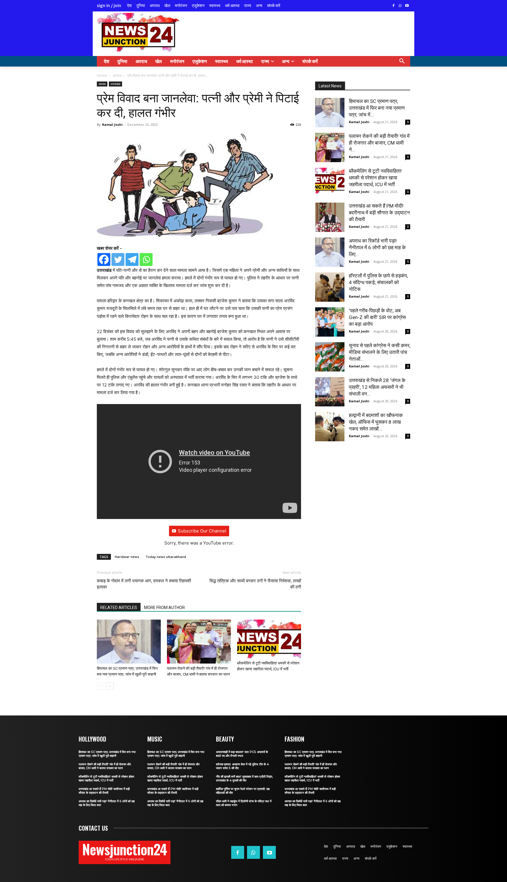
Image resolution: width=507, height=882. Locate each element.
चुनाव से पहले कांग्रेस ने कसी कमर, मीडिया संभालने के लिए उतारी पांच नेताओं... (379, 352)
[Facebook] (393, 6)
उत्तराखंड (115, 84)
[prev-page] (100, 686)
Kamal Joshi (112, 124)
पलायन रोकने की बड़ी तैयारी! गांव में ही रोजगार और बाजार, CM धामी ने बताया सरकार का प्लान (105, 766)
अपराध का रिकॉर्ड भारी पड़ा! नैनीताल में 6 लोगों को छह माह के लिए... (377, 247)
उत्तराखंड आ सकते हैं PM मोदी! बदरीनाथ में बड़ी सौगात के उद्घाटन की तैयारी (379, 212)
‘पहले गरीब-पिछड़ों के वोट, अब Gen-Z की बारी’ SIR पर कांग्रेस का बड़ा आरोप (377, 317)
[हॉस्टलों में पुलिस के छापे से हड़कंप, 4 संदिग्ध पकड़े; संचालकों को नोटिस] (329, 287)
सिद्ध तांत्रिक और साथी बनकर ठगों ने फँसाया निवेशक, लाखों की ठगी (255, 584)
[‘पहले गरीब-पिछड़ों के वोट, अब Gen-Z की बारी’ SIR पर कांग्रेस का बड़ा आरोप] (329, 322)
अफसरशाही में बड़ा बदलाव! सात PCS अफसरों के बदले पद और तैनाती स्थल (242, 754)
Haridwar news (127, 556)
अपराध (117, 75)
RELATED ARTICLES (118, 607)
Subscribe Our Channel (202, 531)
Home (102, 75)
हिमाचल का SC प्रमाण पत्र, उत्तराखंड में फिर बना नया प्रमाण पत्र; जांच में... (377, 108)
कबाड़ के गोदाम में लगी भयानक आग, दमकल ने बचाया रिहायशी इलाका (144, 584)
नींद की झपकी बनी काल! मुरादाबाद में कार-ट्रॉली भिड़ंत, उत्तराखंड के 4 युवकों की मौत (244, 778)
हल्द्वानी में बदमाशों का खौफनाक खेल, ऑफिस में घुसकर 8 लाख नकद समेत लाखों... (376, 422)
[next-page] (110, 686)
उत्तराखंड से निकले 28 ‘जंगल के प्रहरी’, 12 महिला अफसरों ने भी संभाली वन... (377, 387)
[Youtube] (406, 6)
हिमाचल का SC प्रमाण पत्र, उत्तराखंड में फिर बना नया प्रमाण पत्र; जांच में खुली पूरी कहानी (107, 754)
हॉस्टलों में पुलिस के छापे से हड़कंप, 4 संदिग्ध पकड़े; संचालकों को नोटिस (378, 282)
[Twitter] (117, 259)
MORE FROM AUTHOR (164, 607)
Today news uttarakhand (166, 556)
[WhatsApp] (400, 6)
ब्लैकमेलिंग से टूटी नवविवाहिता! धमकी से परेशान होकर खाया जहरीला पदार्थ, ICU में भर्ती (375, 177)
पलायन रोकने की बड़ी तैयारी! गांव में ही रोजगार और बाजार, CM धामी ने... (379, 142)
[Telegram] (132, 259)
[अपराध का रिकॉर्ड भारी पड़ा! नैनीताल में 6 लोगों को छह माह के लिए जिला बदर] (329, 252)
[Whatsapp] (146, 259)
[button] (402, 61)
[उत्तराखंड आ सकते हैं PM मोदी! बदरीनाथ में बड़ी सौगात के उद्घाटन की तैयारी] (329, 217)
